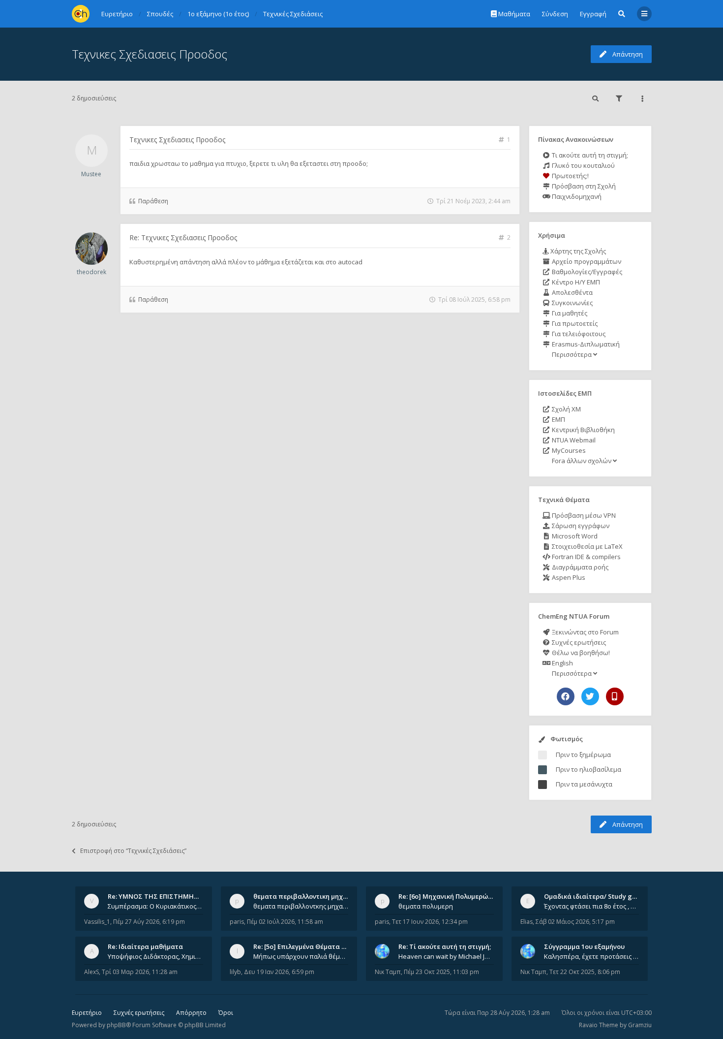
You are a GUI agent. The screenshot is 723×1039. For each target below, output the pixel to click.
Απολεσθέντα (571, 292)
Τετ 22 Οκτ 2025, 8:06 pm (584, 972)
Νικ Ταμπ (388, 972)
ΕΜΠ (557, 419)
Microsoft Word (574, 536)
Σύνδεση (555, 13)
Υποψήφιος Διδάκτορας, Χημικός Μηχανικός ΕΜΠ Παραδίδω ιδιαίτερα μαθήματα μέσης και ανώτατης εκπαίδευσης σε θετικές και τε (155, 956)
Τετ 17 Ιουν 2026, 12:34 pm (430, 921)
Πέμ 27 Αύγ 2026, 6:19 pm (149, 921)
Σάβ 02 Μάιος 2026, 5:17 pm (575, 921)
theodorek (91, 272)
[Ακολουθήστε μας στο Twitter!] (590, 696)
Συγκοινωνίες (571, 302)
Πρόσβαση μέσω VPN (583, 515)
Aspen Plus (567, 577)
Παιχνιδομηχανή (576, 196)
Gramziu (640, 1025)
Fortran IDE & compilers (585, 556)
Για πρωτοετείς (574, 323)
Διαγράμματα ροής (579, 567)
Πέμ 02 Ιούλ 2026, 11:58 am (285, 921)
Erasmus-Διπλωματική (585, 344)
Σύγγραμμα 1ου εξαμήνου (584, 946)
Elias (526, 921)
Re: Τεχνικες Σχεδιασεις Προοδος (183, 237)
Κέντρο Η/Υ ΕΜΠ (575, 282)
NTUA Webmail (573, 440)
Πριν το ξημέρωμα (583, 754)
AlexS (91, 972)
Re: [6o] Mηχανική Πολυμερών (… (449, 896)
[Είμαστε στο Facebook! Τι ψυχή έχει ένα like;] (565, 696)
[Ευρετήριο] (81, 14)
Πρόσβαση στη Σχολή (583, 186)
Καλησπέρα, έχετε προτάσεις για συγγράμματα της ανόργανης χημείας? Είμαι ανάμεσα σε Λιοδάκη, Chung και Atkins (591, 956)
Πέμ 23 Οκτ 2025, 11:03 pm (441, 972)
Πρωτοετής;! (569, 175)
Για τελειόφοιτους (577, 333)
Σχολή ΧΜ (565, 409)
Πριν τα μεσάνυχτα (584, 784)
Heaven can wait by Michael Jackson (446, 956)
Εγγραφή (593, 13)
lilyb (235, 972)
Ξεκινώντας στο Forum (584, 632)
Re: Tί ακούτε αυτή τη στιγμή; (444, 946)
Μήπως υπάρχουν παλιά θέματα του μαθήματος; (301, 956)
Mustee (91, 174)
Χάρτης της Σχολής (577, 251)
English (561, 663)
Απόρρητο (191, 1012)
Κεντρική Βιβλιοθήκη (582, 429)
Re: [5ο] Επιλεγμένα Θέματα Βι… (303, 946)
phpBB (116, 1025)
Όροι (225, 1012)
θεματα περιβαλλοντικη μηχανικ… (307, 896)
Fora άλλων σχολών (581, 460)
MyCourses (568, 450)
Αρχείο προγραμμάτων (585, 261)
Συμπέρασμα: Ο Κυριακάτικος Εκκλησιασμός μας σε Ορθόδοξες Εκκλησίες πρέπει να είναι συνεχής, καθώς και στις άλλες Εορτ (155, 906)
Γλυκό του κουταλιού (582, 165)
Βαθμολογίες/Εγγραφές (586, 271)
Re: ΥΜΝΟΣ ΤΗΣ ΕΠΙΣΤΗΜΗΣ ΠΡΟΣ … (166, 896)
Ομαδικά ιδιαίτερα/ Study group (595, 896)
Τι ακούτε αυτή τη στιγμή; (589, 155)
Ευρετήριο (87, 1012)
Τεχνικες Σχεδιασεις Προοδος (149, 54)
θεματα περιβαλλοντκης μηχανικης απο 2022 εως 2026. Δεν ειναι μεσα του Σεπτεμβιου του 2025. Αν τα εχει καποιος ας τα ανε (301, 906)
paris (237, 921)
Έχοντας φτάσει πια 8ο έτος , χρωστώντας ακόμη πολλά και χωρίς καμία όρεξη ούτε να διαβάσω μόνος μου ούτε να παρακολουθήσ (591, 906)
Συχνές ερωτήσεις (578, 642)
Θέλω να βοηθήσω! (580, 652)
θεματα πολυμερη (425, 906)
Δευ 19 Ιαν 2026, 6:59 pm (279, 972)
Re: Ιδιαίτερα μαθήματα (145, 946)
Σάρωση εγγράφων (579, 525)
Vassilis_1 (97, 921)
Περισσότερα (571, 354)
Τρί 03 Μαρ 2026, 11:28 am (140, 972)
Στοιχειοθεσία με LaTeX (586, 546)
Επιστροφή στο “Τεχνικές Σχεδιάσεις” (133, 851)
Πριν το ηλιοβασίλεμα (588, 769)
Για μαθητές (568, 313)
